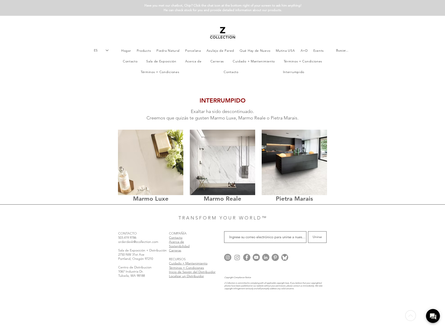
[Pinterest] (275, 257)
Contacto (175, 237)
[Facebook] (246, 257)
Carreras (175, 250)
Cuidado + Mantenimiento (188, 263)
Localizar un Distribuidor (186, 276)
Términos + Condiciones (186, 268)
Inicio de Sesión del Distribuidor (192, 272)
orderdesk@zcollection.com (138, 242)
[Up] (410, 315)
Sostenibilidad (179, 246)
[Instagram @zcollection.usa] (227, 257)
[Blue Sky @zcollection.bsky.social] (284, 257)
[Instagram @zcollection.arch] (237, 257)
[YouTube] (256, 257)
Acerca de (176, 242)
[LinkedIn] (265, 257)
